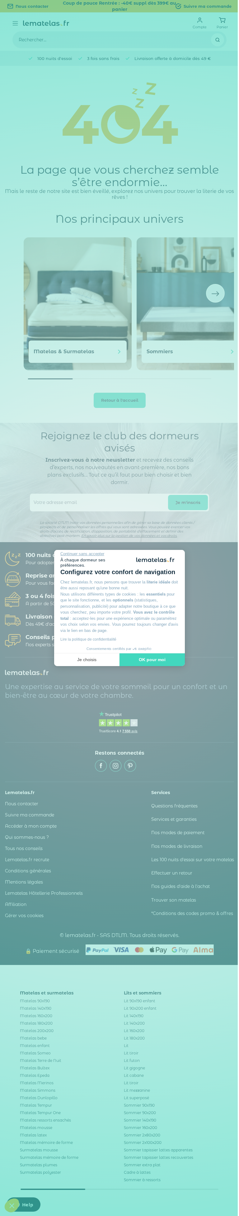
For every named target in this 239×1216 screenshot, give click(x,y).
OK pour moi (152, 659)
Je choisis (86, 659)
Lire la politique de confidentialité (88, 639)
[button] (11, 1205)
